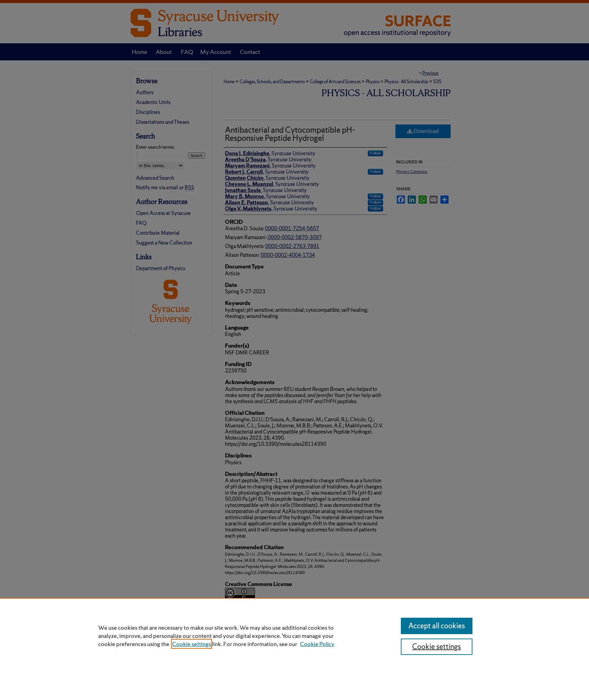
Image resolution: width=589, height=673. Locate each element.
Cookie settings (191, 644)
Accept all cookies (436, 626)
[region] (294, 635)
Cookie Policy (317, 644)
